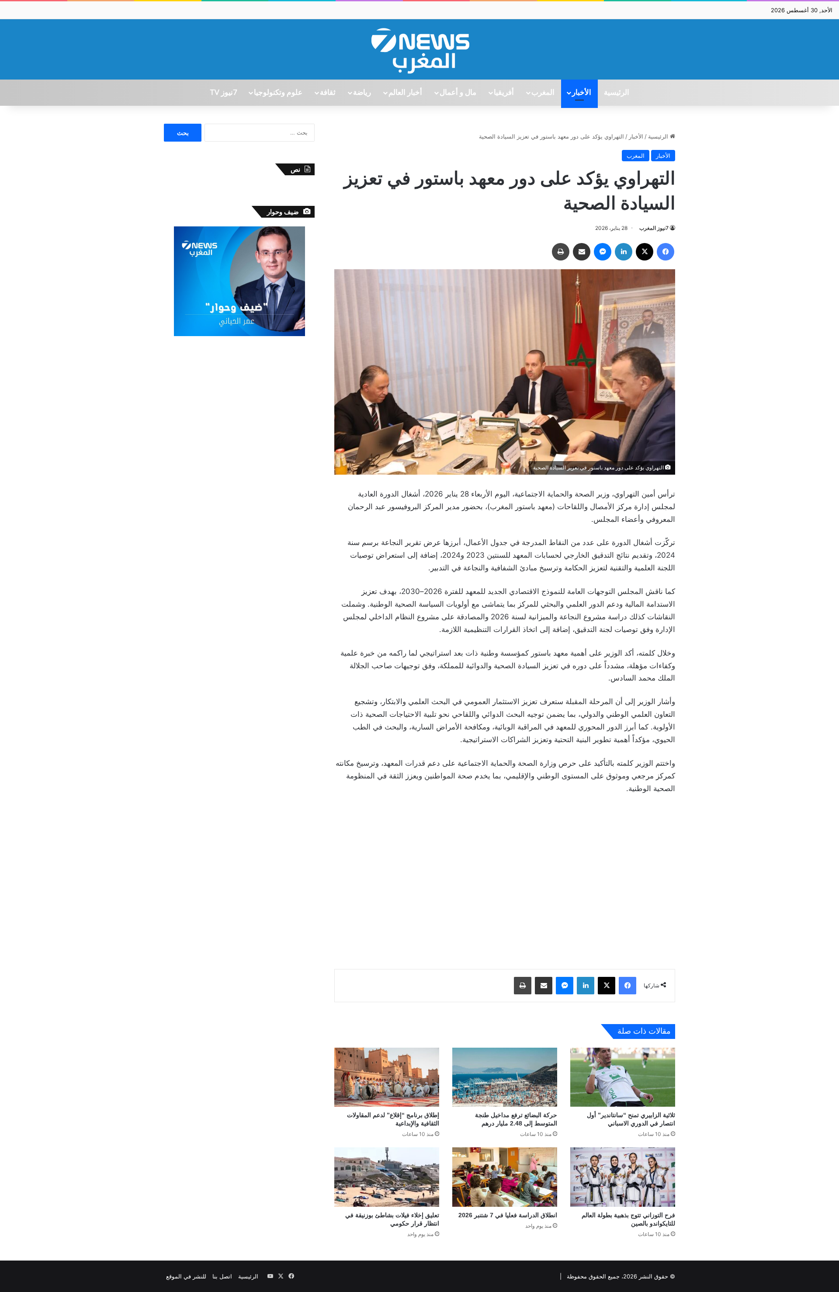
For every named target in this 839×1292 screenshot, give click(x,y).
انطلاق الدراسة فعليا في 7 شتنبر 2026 (507, 1215)
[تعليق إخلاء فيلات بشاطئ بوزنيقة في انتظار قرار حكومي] (386, 1176)
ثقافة (328, 93)
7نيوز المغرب (654, 228)
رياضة (362, 93)
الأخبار (581, 93)
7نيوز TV (223, 93)
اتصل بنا (222, 1276)
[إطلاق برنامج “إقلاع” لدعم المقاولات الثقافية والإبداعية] (386, 1077)
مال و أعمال (458, 93)
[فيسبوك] (665, 251)
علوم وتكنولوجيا (278, 93)
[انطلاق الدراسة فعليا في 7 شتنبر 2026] (504, 1176)
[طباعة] (560, 251)
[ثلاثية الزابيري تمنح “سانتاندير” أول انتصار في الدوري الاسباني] (622, 1077)
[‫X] (644, 251)
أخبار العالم (405, 93)
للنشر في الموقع (186, 1276)
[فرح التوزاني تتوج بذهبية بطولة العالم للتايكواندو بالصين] (622, 1176)
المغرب (543, 93)
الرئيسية (616, 93)
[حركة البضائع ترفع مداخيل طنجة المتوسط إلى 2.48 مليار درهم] (504, 1077)
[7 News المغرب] (419, 49)
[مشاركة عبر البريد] (581, 251)
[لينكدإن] (623, 251)
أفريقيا (504, 93)
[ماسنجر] (602, 251)
